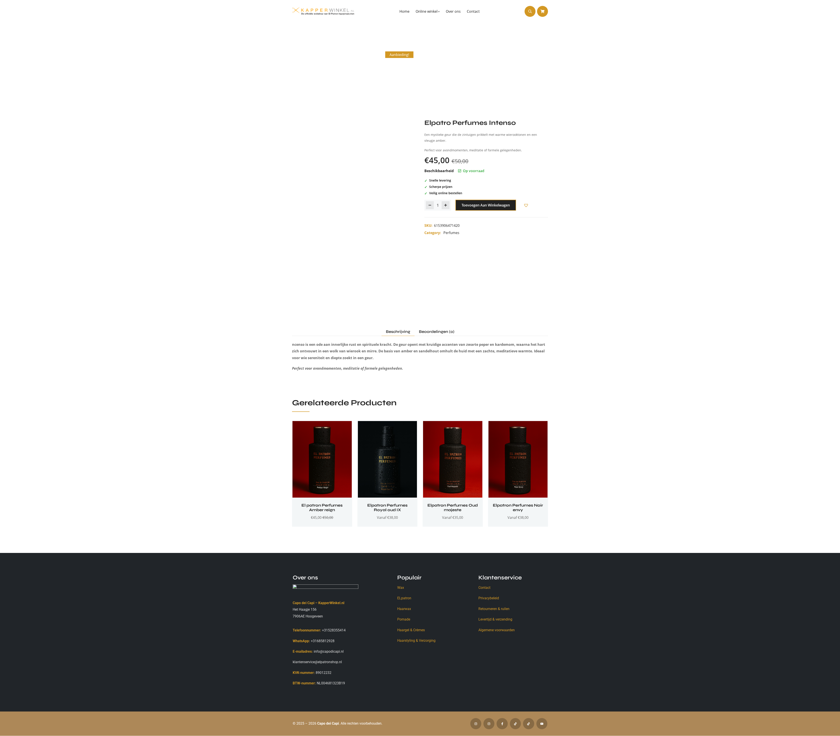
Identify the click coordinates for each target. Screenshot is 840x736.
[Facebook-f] (502, 723)
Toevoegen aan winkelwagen (486, 205)
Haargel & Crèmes (411, 630)
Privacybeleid (488, 598)
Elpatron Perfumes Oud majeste (452, 507)
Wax (400, 588)
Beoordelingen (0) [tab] (436, 332)
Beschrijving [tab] (398, 332)
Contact (484, 588)
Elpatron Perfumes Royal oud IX (387, 507)
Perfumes (451, 232)
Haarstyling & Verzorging (416, 640)
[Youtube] (541, 723)
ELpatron (404, 598)
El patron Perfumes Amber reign (322, 507)
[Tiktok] (515, 723)
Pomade (403, 619)
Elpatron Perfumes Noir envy (518, 507)
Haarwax (404, 609)
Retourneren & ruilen (493, 609)
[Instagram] (475, 723)
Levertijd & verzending (495, 619)
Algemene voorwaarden (496, 630)
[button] (525, 205)
